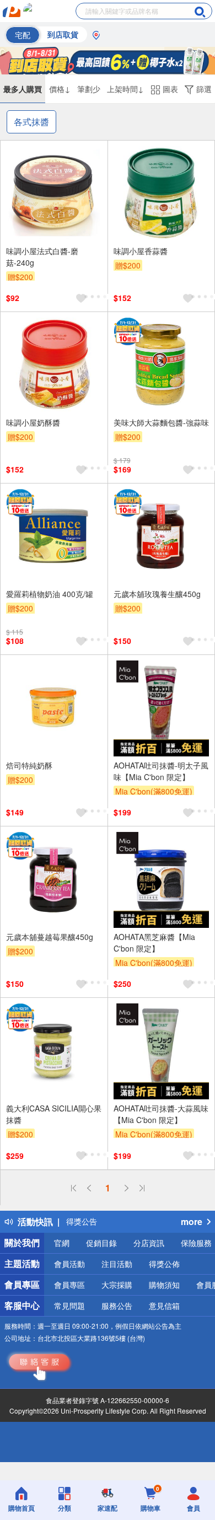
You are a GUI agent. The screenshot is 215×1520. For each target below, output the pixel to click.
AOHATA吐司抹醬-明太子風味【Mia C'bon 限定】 (161, 771)
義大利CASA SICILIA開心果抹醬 (53, 1114)
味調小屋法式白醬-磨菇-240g (42, 256)
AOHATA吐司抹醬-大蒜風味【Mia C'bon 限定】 (161, 1114)
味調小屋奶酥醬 (33, 422)
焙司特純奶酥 (29, 765)
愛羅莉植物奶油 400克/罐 (49, 593)
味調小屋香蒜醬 (141, 250)
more (191, 1221)
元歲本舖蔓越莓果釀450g (49, 936)
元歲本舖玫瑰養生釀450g (157, 593)
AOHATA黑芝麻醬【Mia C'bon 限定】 (154, 942)
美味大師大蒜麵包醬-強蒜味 (161, 422)
